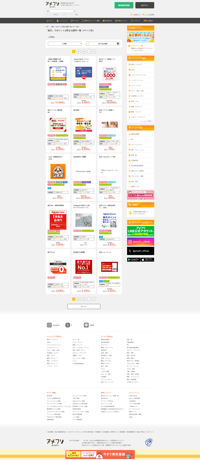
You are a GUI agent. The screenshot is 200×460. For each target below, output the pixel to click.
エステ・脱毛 (131, 369)
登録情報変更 (131, 432)
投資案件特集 (77, 409)
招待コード (132, 411)
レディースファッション (138, 75)
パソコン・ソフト (52, 366)
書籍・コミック (136, 112)
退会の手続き (141, 432)
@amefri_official (141, 251)
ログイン (145, 5)
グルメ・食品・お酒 (137, 91)
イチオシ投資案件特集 (53, 398)
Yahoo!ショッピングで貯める (110, 411)
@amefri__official (141, 241)
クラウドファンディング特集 (55, 411)
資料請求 (103, 350)
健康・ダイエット (136, 106)
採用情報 (122, 432)
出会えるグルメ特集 (79, 401)
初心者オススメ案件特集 (80, 403)
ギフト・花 (76, 339)
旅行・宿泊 (134, 181)
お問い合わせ (133, 396)
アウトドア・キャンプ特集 (81, 411)
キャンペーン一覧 (106, 403)
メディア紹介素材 (134, 403)
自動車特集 (50, 419)
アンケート (136, 20)
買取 (76, 14)
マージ (70, 14)
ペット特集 (76, 417)
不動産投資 (134, 160)
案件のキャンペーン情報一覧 (110, 396)
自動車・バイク (77, 355)
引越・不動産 (131, 371)
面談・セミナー (106, 358)
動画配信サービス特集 (53, 409)
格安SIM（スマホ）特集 (80, 406)
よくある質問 (149, 15)
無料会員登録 (135, 134)
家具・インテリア (52, 361)
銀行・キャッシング (137, 150)
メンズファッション (137, 80)
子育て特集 (76, 398)
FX (132, 139)
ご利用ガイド (137, 15)
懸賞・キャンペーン (107, 347)
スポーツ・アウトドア (138, 117)
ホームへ (84, 306)
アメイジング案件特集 (53, 414)
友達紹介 (150, 20)
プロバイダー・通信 (137, 176)
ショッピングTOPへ (146, 121)
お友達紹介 (132, 401)
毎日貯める (108, 20)
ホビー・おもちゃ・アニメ (81, 347)
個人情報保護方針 (60, 432)
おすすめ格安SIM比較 (107, 406)
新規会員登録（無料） (136, 414)
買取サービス (135, 186)
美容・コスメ (135, 101)
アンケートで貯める (107, 401)
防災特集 (49, 396)
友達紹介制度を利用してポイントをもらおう (140, 213)
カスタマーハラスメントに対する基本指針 (81, 432)
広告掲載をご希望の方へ (110, 432)
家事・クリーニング (133, 377)
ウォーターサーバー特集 (54, 403)
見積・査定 (104, 353)
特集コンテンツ (123, 20)
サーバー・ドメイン (133, 366)
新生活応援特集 (77, 414)
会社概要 (50, 432)
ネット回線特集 (77, 419)
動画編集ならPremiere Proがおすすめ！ (113, 409)
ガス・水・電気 (106, 374)
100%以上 (56, 14)
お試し (133, 69)
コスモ (64, 14)
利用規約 (98, 432)
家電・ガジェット (52, 363)
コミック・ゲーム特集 (79, 396)
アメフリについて (134, 409)
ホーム (51, 20)
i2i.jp (130, 417)
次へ (89, 51)
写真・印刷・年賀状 (133, 374)
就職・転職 (130, 358)
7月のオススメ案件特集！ (55, 417)
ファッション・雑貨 (79, 358)
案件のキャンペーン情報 (92, 20)
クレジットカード (136, 144)
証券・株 (134, 155)
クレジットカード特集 (53, 401)
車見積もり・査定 (106, 355)
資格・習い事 (131, 355)
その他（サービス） (133, 382)
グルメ (103, 369)
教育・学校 (130, 353)
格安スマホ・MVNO (137, 171)
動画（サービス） (106, 361)
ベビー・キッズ (136, 85)
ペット (75, 361)
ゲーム (48, 14)
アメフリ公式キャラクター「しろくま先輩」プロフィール (59, 406)
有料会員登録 (105, 342)
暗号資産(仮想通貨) (137, 165)
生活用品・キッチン (137, 96)
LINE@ (91, 325)
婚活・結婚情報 (131, 379)
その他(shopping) (78, 363)
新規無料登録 (124, 5)
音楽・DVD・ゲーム (79, 350)
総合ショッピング (136, 64)
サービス (76, 20)
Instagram (55, 325)
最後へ (94, 51)
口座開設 (103, 377)
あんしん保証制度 (134, 398)
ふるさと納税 (105, 371)
